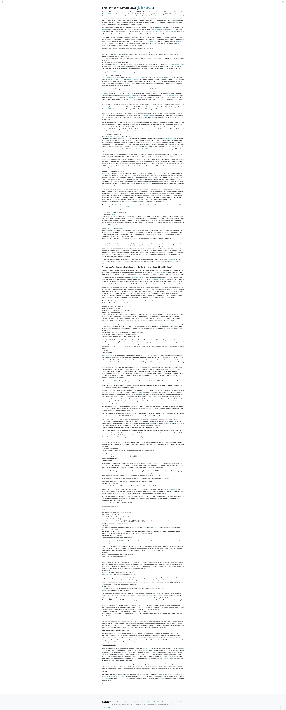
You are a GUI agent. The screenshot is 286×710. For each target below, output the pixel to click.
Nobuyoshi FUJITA (173, 95)
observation (107, 678)
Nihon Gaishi (152, 41)
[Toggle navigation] (283, 2)
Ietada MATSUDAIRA (178, 64)
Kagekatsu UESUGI (170, 12)
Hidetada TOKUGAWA (134, 97)
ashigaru (140, 392)
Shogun (166, 232)
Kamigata (145, 115)
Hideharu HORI (141, 91)
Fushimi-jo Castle (171, 109)
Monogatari (175, 20)
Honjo (120, 287)
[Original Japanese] (107, 684)
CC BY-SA (171, 704)
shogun (178, 54)
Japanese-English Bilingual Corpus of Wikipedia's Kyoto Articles (144, 702)
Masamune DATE (106, 14)
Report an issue (106, 707)
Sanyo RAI (178, 41)
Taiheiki (177, 18)
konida (148, 397)
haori (127, 248)
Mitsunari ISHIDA (112, 79)
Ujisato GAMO (169, 321)
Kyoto (109, 113)
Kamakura (166, 656)
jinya (145, 648)
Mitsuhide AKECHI (128, 115)
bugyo (151, 397)
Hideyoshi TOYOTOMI (138, 77)
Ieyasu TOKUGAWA (153, 32)
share (156, 262)
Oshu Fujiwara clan (159, 674)
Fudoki (177, 14)
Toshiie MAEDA (159, 77)
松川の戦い (145, 8)
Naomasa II (153, 588)
